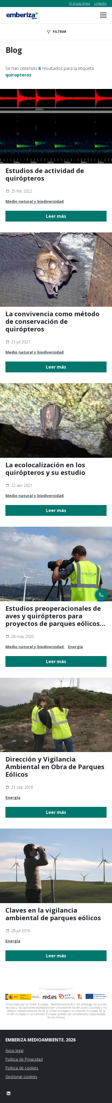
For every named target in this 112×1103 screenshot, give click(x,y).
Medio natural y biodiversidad (34, 201)
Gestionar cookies (21, 1076)
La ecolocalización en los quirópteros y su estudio (45, 468)
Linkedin (100, 3)
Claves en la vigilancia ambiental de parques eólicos (53, 914)
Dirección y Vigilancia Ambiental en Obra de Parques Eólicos (54, 766)
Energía (75, 646)
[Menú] (103, 15)
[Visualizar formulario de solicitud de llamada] (101, 595)
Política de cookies (21, 1067)
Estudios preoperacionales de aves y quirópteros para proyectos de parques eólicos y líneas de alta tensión (55, 616)
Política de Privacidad (24, 1059)
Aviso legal (14, 1050)
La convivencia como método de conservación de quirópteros (52, 321)
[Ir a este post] (56, 126)
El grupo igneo (79, 3)
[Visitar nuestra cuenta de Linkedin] (8, 1093)
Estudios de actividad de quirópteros (44, 174)
